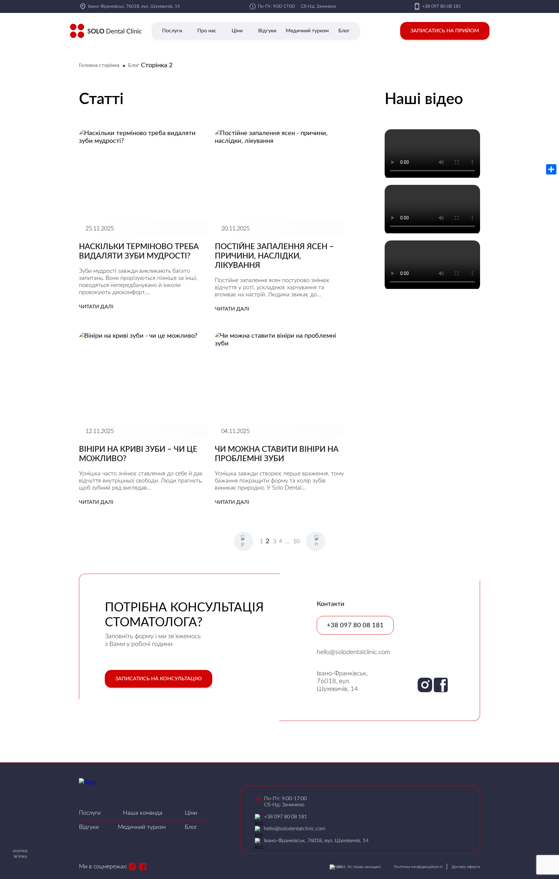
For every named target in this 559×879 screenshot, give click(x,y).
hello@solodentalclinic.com (353, 652)
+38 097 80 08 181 (441, 6)
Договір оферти (466, 867)
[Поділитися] (551, 169)
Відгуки (267, 30)
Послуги (172, 30)
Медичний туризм (307, 30)
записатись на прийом (445, 30)
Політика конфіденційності (418, 867)
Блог (344, 30)
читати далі (96, 306)
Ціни (237, 30)
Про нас (206, 30)
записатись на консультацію (158, 678)
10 (296, 542)
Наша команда (142, 813)
